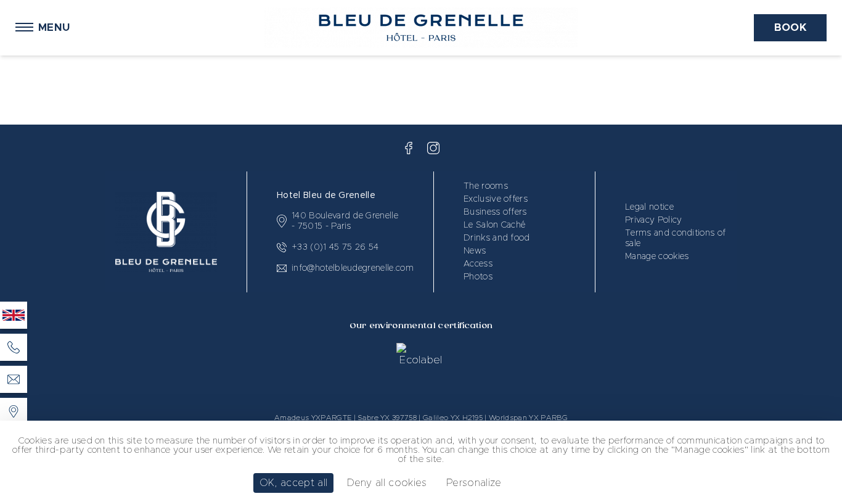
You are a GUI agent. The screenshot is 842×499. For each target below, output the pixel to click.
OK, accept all (293, 483)
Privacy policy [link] (554, 483)
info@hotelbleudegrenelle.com (353, 268)
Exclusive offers (496, 199)
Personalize (474, 483)
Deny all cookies (387, 483)
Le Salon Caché (494, 225)
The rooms (486, 186)
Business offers (495, 212)
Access (478, 264)
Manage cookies (657, 256)
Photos (478, 277)
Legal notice (649, 207)
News (475, 251)
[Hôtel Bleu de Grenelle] (13, 411)
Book (790, 27)
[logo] (409, 148)
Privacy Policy (653, 220)
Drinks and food (497, 238)
